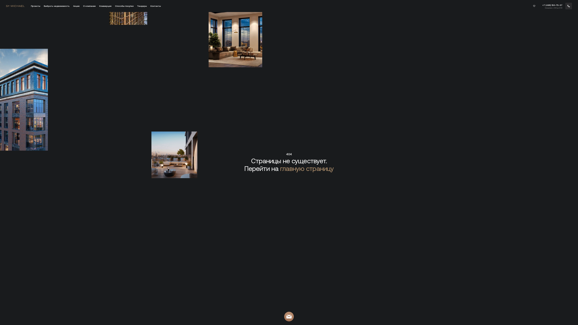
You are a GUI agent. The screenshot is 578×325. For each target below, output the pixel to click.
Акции (76, 6)
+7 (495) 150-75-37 (552, 5)
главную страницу (307, 168)
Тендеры (142, 6)
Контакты (155, 6)
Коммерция (105, 6)
